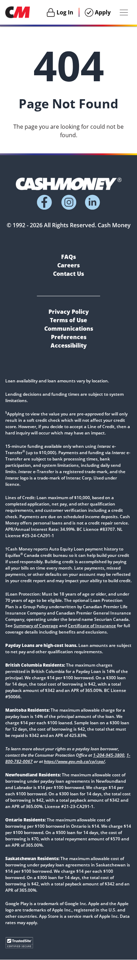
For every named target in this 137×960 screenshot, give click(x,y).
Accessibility (69, 345)
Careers (68, 265)
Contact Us (68, 274)
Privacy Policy (68, 312)
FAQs (68, 257)
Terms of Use (68, 320)
